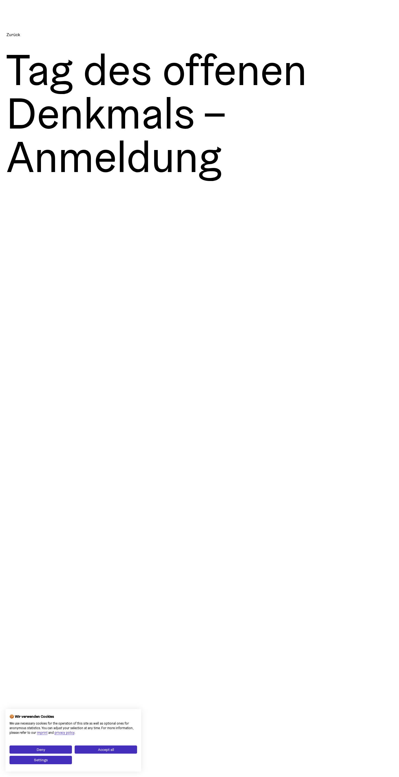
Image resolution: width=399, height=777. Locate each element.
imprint (42, 733)
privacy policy (64, 733)
